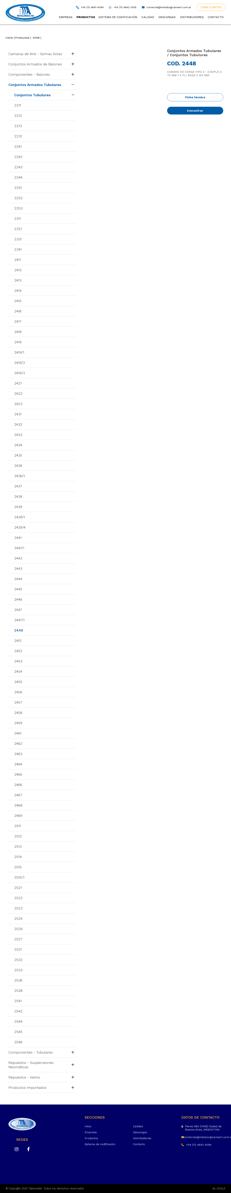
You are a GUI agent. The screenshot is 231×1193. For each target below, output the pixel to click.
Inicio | (10, 37)
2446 (18, 599)
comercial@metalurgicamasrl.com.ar (168, 7)
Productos (86, 17)
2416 (17, 311)
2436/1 (19, 476)
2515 (18, 867)
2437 (18, 486)
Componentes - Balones (29, 74)
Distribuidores (142, 1138)
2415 (17, 301)
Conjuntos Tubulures (32, 95)
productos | (23, 37)
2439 (18, 507)
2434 (18, 445)
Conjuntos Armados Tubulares (34, 85)
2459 (18, 723)
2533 (18, 970)
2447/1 (19, 620)
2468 (18, 805)
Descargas (167, 17)
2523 (18, 908)
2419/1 (19, 352)
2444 (18, 579)
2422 (18, 393)
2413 (17, 280)
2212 (18, 115)
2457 (18, 702)
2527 (18, 939)
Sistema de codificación (118, 17)
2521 (18, 887)
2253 (18, 208)
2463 (18, 754)
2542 (18, 1011)
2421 (18, 383)
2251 (18, 187)
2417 (17, 321)
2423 (18, 404)
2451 (17, 640)
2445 (18, 589)
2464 (18, 764)
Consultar (195, 110)
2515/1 (19, 877)
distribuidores (192, 17)
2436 (18, 465)
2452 (18, 651)
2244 (18, 177)
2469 (18, 815)
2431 (17, 414)
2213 (18, 126)
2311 (17, 218)
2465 (18, 774)
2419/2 (19, 362)
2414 (17, 290)
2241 (18, 146)
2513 (18, 846)
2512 (18, 836)
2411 (17, 260)
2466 (18, 785)
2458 (18, 712)
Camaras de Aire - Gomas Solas (35, 54)
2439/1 (19, 517)
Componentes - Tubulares (30, 1052)
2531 (18, 949)
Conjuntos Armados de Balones (35, 64)
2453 (18, 661)
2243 (18, 167)
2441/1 (19, 548)
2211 (17, 105)
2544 (18, 1021)
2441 (17, 537)
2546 (18, 1042)
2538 (18, 990)
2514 (18, 857)
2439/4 (19, 527)
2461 (17, 733)
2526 (18, 929)
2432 (18, 424)
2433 (18, 435)
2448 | (37, 37)
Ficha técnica (195, 97)
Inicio (88, 1126)
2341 (18, 249)
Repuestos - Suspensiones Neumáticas (31, 1064)
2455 (18, 682)
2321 (18, 229)
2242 (18, 157)
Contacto (216, 17)
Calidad (147, 17)
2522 (18, 898)
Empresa (66, 17)
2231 (18, 136)
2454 (18, 671)
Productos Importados (27, 1087)
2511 (17, 826)
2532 (18, 960)
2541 (18, 1001)
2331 (18, 239)
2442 (18, 558)
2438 (18, 496)
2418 (17, 332)
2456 (18, 692)
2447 (18, 610)
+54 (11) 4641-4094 (92, 7)
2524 (18, 918)
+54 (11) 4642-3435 (125, 7)
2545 (18, 1032)
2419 (17, 342)
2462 (18, 743)
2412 (18, 270)
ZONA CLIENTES (211, 7)
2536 (18, 980)
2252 (18, 198)
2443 (18, 568)
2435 (18, 455)
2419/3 (19, 373)
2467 (18, 795)
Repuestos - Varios (24, 1077)
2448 (18, 630)
